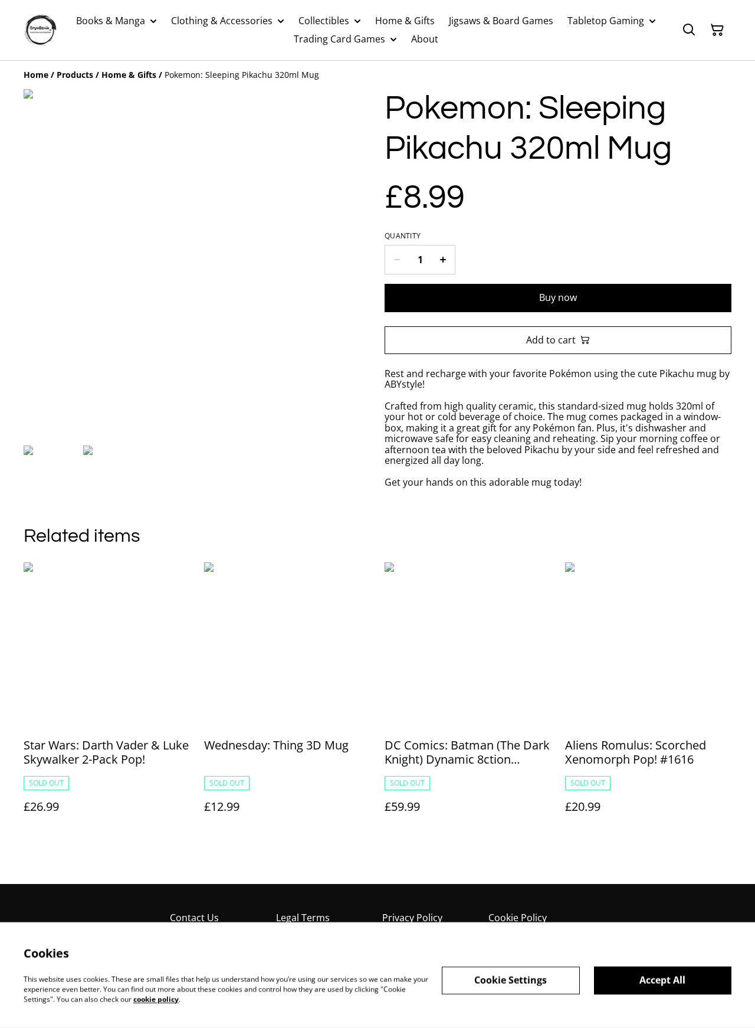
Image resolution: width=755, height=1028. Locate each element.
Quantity (403, 236)
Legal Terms (303, 917)
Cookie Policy (517, 917)
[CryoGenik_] (40, 30)
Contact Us (194, 917)
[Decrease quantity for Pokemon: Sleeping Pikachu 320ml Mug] (397, 259)
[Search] (689, 30)
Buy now (558, 297)
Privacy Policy (412, 917)
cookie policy (156, 999)
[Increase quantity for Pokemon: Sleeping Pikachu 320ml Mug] (443, 259)
